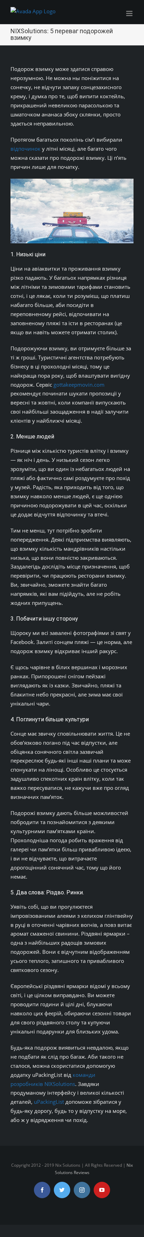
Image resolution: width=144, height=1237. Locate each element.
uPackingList (49, 1101)
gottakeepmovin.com (79, 384)
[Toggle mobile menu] (130, 13)
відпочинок (25, 148)
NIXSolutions (59, 1083)
